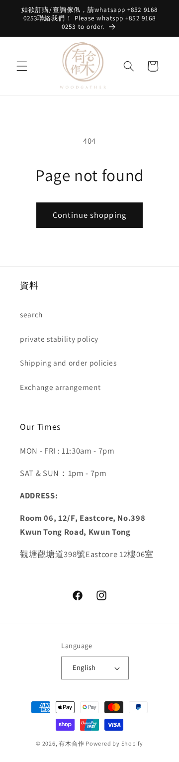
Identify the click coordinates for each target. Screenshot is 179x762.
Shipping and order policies (68, 363)
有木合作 (71, 743)
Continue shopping (89, 214)
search (31, 314)
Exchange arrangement (60, 387)
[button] (22, 66)
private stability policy (59, 339)
